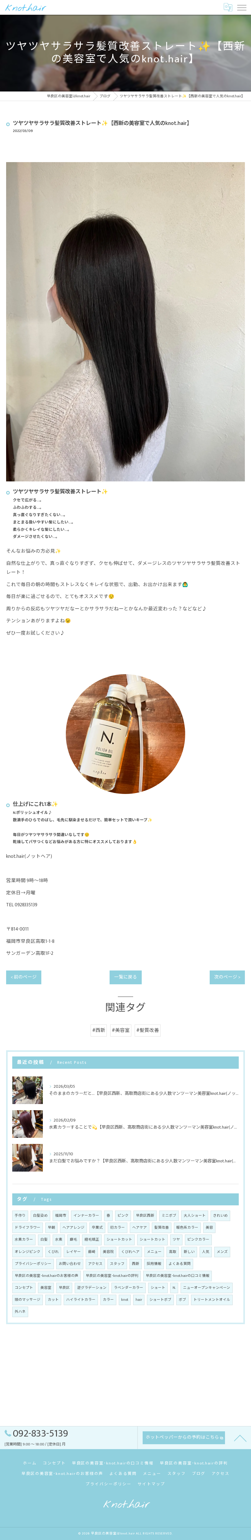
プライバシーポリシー (33, 1264)
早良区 (64, 1288)
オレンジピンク (27, 1252)
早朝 (51, 1228)
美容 (209, 1228)
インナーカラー (86, 1216)
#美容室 (121, 1030)
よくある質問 (180, 1264)
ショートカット (119, 1239)
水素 (58, 1239)
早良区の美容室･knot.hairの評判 (112, 1276)
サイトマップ (151, 1484)
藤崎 (92, 1252)
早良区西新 (145, 1216)
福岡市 (60, 1216)
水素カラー (24, 1239)
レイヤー (73, 1252)
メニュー (154, 1252)
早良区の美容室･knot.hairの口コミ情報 (177, 1276)
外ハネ (20, 1312)
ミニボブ (169, 1216)
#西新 (98, 1030)
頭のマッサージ (27, 1300)
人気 (205, 1252)
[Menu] (241, 7)
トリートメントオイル (211, 1300)
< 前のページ (24, 977)
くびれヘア (130, 1252)
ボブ (182, 1300)
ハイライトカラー (81, 1300)
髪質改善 (161, 1228)
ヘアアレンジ (73, 1228)
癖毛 (73, 1239)
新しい (189, 1252)
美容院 (108, 1252)
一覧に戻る (125, 977)
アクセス (95, 1264)
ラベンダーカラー (128, 1288)
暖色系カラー (187, 1228)
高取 (172, 1252)
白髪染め (40, 1216)
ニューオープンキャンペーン (206, 1288)
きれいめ (220, 1216)
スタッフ (117, 1264)
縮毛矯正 (91, 1239)
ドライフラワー (27, 1228)
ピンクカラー (198, 1239)
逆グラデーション (92, 1288)
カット (53, 1300)
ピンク (123, 1216)
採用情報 (154, 1264)
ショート (158, 1288)
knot (124, 1300)
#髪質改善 (147, 1030)
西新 (135, 1264)
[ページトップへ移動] (240, 1438)
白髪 (44, 1239)
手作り (20, 1216)
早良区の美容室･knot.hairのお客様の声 (46, 1276)
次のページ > (227, 977)
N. (174, 1288)
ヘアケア (139, 1228)
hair (139, 1300)
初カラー (117, 1228)
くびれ (53, 1252)
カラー (108, 1300)
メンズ (222, 1252)
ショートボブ (160, 1300)
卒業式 (97, 1228)
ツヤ (176, 1239)
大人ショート (195, 1216)
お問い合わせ (70, 1264)
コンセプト (24, 1288)
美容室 (45, 1288)
